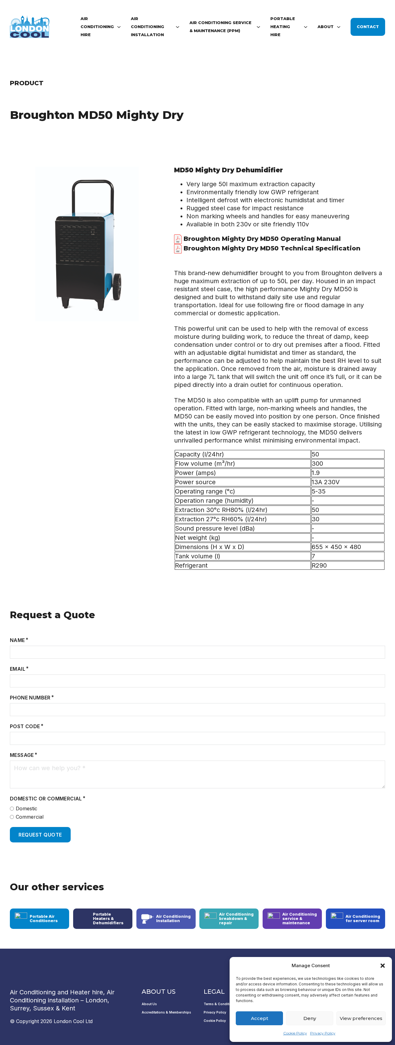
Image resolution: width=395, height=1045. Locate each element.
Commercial (30, 817)
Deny (309, 1018)
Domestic (26, 808)
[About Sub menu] (339, 27)
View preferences (361, 1018)
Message (22, 755)
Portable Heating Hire (282, 26)
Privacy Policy (322, 1033)
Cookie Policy (295, 1033)
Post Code (25, 726)
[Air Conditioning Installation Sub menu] (178, 27)
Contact (368, 26)
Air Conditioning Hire (97, 26)
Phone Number (30, 698)
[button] (383, 966)
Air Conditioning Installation (147, 26)
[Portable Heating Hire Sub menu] (306, 27)
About (326, 26)
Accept (259, 1018)
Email (17, 669)
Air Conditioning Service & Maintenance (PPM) (220, 26)
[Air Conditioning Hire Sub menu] (119, 27)
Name (17, 640)
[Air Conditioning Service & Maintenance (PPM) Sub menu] (258, 27)
